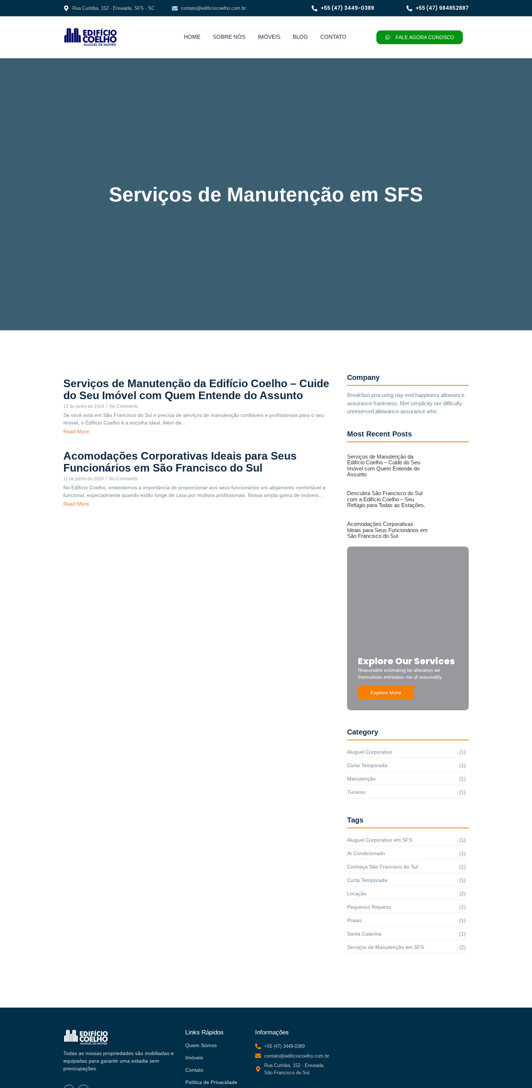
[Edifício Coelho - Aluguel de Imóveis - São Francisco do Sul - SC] (90, 37)
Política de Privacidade (211, 1082)
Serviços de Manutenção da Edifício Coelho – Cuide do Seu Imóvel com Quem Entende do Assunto (196, 389)
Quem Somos (201, 1045)
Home (192, 37)
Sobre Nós (229, 37)
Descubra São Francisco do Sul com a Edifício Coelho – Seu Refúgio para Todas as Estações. (386, 499)
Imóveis (269, 37)
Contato (333, 37)
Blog (300, 37)
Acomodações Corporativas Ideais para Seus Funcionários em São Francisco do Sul (180, 462)
